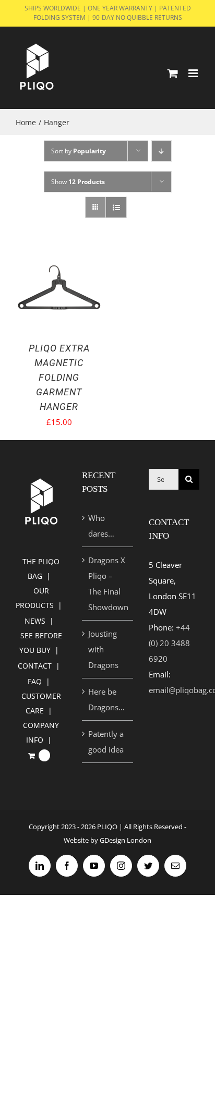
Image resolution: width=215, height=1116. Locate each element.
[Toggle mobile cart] (173, 73)
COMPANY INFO (41, 732)
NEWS (35, 621)
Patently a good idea (106, 742)
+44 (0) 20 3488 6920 (169, 643)
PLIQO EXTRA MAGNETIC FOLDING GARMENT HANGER (59, 377)
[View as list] (116, 207)
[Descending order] (161, 151)
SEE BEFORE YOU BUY (40, 642)
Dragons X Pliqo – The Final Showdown (107, 583)
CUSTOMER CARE (41, 703)
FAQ (35, 681)
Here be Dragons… (106, 699)
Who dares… (101, 526)
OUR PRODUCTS (35, 598)
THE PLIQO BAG (40, 568)
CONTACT (35, 666)
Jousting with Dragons (103, 649)
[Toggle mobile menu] (193, 73)
